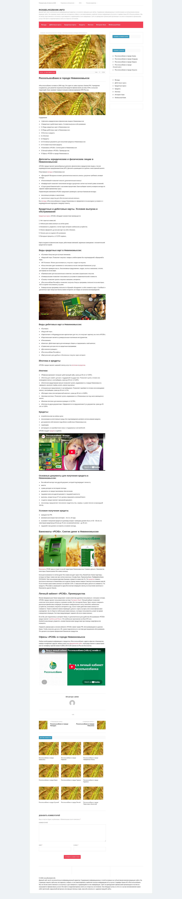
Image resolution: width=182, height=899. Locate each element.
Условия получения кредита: (51, 144)
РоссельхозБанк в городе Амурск (126, 62)
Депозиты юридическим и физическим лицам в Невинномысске (62, 121)
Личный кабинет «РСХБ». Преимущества (55, 150)
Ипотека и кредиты (48, 133)
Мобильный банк (114, 24)
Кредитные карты (70, 24)
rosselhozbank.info (52, 10)
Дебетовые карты (55, 24)
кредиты (52, 431)
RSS (79, 3)
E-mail (76, 845)
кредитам (82, 365)
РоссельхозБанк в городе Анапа (125, 56)
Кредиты (82, 24)
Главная (42, 32)
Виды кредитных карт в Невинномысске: (55, 127)
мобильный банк (55, 619)
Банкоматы (42, 569)
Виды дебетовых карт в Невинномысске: (55, 130)
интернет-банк (76, 600)
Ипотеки (90, 24)
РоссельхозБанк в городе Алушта (126, 70)
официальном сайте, (76, 643)
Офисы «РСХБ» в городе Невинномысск (55, 153)
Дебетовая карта (54, 343)
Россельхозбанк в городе (54, 32)
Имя (40, 845)
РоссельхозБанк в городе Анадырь (126, 59)
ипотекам (74, 365)
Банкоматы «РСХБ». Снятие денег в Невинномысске (59, 147)
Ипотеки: (45, 136)
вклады (49, 172)
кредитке (91, 579)
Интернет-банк (101, 24)
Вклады (44, 24)
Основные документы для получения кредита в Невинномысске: (63, 142)
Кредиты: (45, 139)
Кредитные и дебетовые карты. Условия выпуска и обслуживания (63, 124)
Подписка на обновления (67, 3)
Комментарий (43, 822)
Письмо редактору (91, 3)
